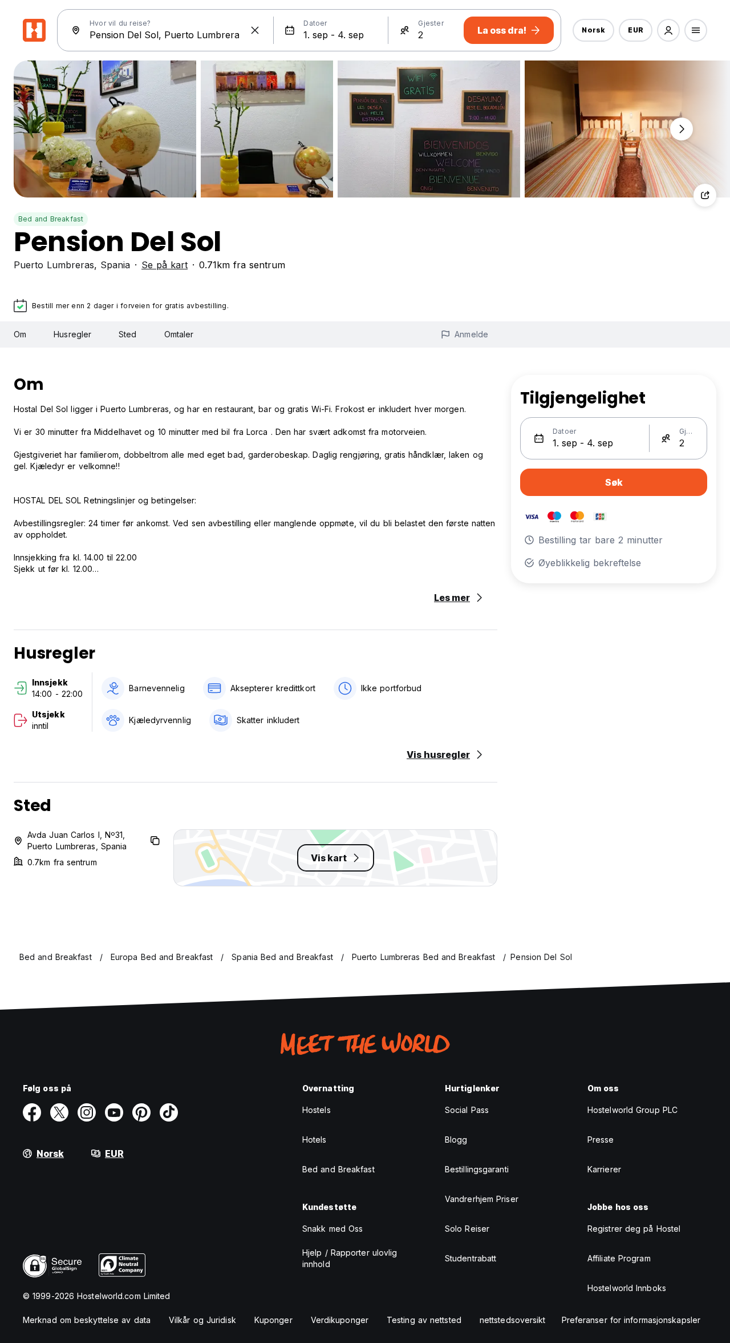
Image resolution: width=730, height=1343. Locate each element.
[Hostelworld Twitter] (59, 1112)
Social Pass (467, 1110)
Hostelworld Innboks (626, 1288)
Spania (115, 265)
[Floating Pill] (681, 129)
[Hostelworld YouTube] (114, 1112)
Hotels (314, 1139)
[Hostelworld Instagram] (87, 1112)
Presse (600, 1139)
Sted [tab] (127, 334)
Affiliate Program (619, 1258)
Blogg (456, 1139)
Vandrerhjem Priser (481, 1199)
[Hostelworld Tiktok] (169, 1112)
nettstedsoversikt (513, 1320)
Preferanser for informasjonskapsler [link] (631, 1320)
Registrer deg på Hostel (633, 1228)
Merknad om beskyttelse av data (87, 1320)
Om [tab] (20, 334)
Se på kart (164, 265)
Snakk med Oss (332, 1228)
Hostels (316, 1110)
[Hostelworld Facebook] (32, 1112)
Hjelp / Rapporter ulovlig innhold (350, 1258)
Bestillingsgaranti (477, 1169)
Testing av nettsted (424, 1320)
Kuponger (273, 1320)
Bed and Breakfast (50, 219)
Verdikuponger (339, 1320)
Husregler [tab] (72, 334)
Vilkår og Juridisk (202, 1320)
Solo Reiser (467, 1228)
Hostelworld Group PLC (632, 1110)
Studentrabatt (470, 1258)
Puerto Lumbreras (54, 265)
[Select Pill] (668, 30)
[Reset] (255, 30)
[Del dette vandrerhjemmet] (705, 195)
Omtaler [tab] (179, 334)
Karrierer (604, 1169)
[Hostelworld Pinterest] (141, 1112)
